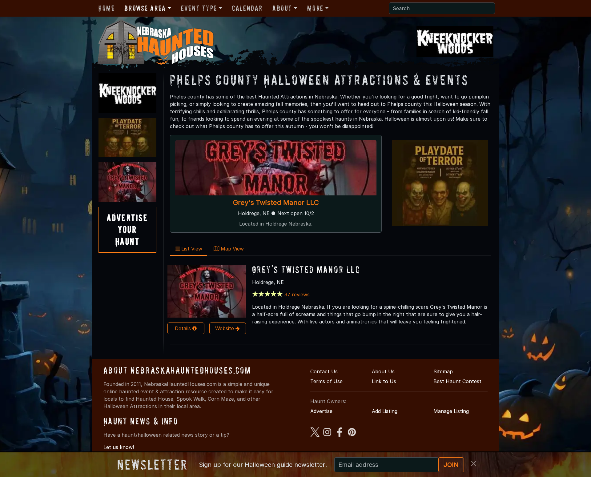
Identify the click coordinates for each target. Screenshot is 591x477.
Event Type (199, 8)
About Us (383, 371)
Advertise (321, 411)
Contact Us (324, 371)
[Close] (473, 463)
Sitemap (443, 371)
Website (225, 328)
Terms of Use (326, 381)
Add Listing (384, 411)
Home (106, 8)
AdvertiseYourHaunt (127, 230)
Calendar (247, 8)
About (282, 8)
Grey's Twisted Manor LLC (276, 202)
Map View (231, 249)
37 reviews (297, 294)
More (315, 8)
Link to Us (384, 381)
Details (183, 328)
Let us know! (118, 447)
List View (191, 249)
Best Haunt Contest (457, 381)
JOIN (451, 464)
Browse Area (145, 8)
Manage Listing (451, 411)
